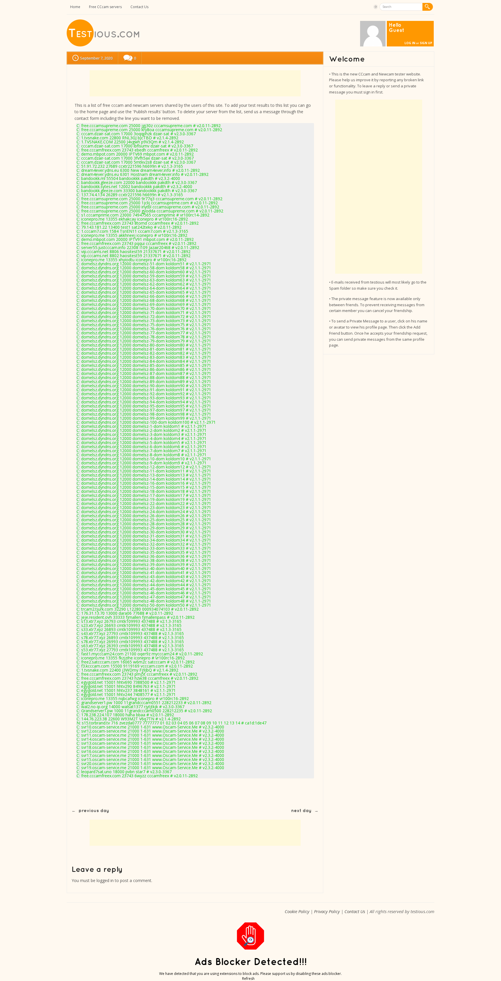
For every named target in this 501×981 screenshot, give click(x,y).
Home (75, 6)
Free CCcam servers (105, 6)
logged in (105, 880)
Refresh (248, 978)
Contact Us (139, 6)
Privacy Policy (327, 911)
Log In (409, 43)
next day (301, 811)
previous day (94, 811)
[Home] (103, 45)
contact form (87, 118)
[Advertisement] (195, 83)
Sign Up (426, 43)
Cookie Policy (297, 911)
